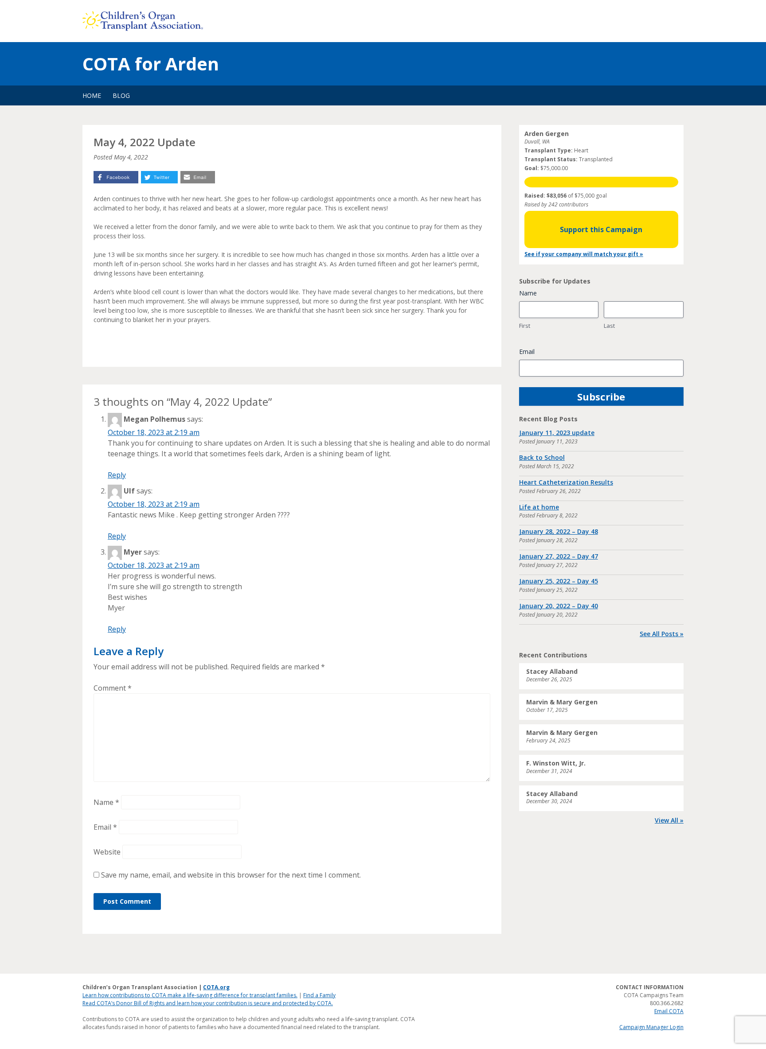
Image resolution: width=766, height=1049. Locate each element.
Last (609, 326)
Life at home (539, 507)
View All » (669, 820)
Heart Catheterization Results (566, 482)
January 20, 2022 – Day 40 (558, 606)
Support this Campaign (601, 229)
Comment (113, 688)
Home (91, 95)
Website (107, 852)
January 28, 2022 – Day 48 (558, 531)
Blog (121, 95)
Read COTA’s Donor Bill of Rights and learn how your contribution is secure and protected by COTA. (207, 1003)
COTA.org (216, 987)
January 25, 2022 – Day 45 (558, 581)
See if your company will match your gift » (583, 254)
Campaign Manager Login (651, 1027)
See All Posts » (662, 633)
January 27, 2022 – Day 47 (558, 556)
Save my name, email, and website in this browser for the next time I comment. (231, 875)
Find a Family (319, 995)
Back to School (542, 457)
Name (106, 802)
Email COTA (669, 1011)
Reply (117, 475)
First (524, 326)
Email (105, 827)
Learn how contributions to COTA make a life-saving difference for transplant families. (189, 995)
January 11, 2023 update (556, 432)
